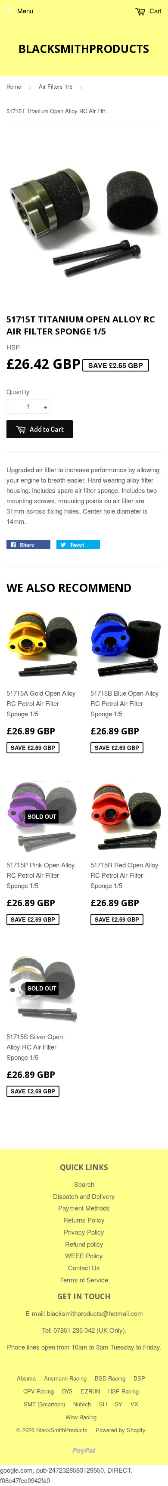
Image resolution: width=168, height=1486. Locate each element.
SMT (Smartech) (44, 1404)
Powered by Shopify (121, 1430)
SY (118, 1404)
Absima (26, 1378)
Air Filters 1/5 (55, 86)
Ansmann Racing (65, 1378)
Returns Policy (84, 1219)
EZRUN (90, 1391)
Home (13, 86)
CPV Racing (38, 1391)
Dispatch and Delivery (84, 1196)
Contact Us (84, 1267)
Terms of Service (84, 1279)
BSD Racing (110, 1378)
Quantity (17, 391)
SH (103, 1404)
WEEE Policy (84, 1255)
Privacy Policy (84, 1231)
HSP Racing (123, 1391)
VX (134, 1404)
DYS (67, 1391)
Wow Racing (80, 1417)
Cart (155, 10)
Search (84, 1184)
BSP (139, 1378)
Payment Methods (84, 1207)
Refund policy (84, 1243)
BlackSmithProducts (84, 48)
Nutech (82, 1404)
